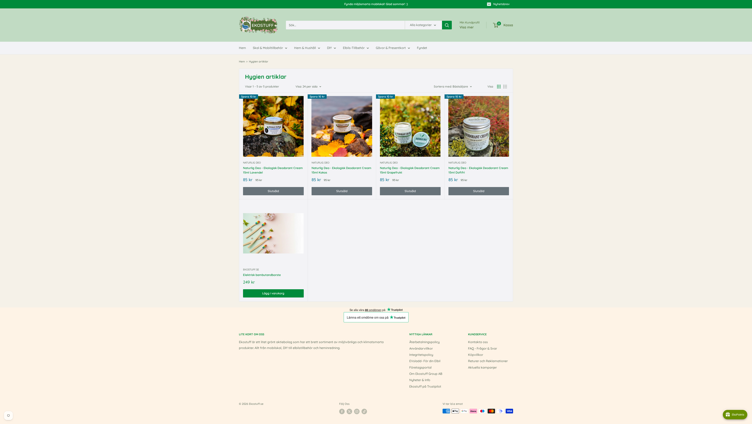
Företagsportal (420, 367)
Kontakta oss (478, 342)
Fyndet (422, 48)
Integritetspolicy (421, 355)
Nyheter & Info (419, 380)
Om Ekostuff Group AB (425, 374)
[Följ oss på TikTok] (364, 411)
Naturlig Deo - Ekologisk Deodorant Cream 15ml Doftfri (478, 170)
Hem (242, 48)
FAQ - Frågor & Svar (482, 348)
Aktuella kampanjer (482, 367)
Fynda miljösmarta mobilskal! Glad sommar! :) (376, 4)
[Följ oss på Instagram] (357, 411)
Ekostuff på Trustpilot (425, 386)
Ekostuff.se (251, 269)
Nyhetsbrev (501, 4)
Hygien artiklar (258, 61)
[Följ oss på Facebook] (342, 411)
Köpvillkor (475, 355)
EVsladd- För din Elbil (424, 361)
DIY (329, 48)
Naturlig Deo (252, 162)
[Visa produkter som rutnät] (499, 86)
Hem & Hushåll (305, 48)
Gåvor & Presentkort (391, 48)
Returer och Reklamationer (488, 361)
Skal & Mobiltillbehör (268, 48)
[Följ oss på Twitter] (349, 411)
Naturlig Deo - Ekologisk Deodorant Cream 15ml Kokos (341, 170)
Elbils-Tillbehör (354, 48)
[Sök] (447, 25)
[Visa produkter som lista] (505, 86)
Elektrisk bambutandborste (262, 275)
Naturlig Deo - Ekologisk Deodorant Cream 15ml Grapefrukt (410, 170)
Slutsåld (273, 191)
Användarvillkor (421, 348)
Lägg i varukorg (273, 293)
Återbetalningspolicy (424, 342)
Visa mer (467, 27)
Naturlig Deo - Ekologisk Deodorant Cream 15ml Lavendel (273, 170)
